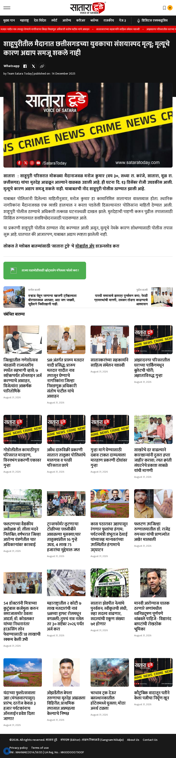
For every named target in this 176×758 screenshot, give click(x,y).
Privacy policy (18, 748)
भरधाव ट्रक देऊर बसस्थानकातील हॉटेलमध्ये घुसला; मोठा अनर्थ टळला (108, 700)
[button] (6, 7)
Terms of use (40, 748)
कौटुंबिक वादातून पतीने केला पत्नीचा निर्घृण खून (151, 695)
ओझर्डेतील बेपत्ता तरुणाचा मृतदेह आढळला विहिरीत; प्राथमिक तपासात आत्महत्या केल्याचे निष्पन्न (66, 703)
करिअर (80, 20)
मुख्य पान (9, 20)
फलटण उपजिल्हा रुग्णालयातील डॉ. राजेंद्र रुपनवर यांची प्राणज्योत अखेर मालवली (152, 531)
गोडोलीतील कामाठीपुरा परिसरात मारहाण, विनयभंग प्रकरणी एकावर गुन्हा (22, 457)
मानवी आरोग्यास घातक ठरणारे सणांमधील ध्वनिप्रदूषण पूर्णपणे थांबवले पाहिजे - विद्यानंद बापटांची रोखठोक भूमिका (152, 616)
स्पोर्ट (54, 20)
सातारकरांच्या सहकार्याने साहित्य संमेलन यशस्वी (110, 29)
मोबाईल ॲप (84, 246)
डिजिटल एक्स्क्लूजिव (155, 20)
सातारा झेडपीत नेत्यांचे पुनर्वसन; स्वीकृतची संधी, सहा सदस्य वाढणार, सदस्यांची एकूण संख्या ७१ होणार (109, 614)
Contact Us (150, 740)
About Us (133, 740)
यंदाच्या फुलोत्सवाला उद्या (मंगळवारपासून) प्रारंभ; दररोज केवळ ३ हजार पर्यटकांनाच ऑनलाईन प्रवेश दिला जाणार (19, 705)
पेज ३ (122, 20)
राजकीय (108, 20)
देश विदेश (40, 20)
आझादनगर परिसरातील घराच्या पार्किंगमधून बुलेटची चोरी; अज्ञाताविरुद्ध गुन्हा (152, 367)
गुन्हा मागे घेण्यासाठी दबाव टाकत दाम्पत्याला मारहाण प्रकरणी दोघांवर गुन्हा (109, 457)
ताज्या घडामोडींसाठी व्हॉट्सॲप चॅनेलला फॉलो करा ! (50, 270)
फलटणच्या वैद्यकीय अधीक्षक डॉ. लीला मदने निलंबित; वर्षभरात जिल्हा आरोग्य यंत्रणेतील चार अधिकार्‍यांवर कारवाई (22, 534)
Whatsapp (12, 66)
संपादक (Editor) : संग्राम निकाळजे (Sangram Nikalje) (92, 740)
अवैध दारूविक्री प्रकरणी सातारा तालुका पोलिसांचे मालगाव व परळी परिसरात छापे (66, 457)
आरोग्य (66, 20)
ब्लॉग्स (94, 20)
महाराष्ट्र (24, 20)
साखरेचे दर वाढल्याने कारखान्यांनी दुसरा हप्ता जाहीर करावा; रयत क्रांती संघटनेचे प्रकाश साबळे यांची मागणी (152, 460)
